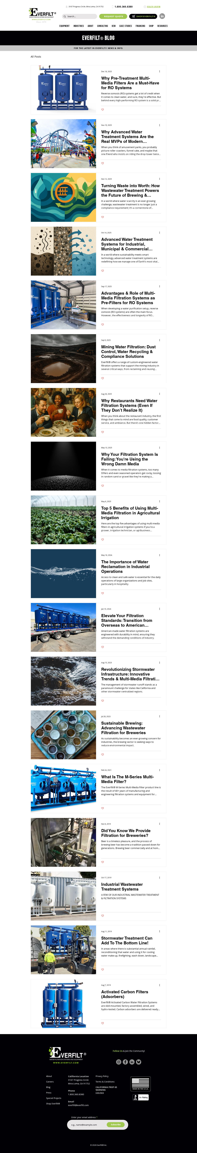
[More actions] (160, 71)
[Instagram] (118, 1062)
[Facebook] (125, 1062)
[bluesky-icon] (138, 1062)
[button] (78, 26)
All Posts (36, 56)
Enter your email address (83, 1117)
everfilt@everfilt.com (78, 1105)
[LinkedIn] (162, 16)
